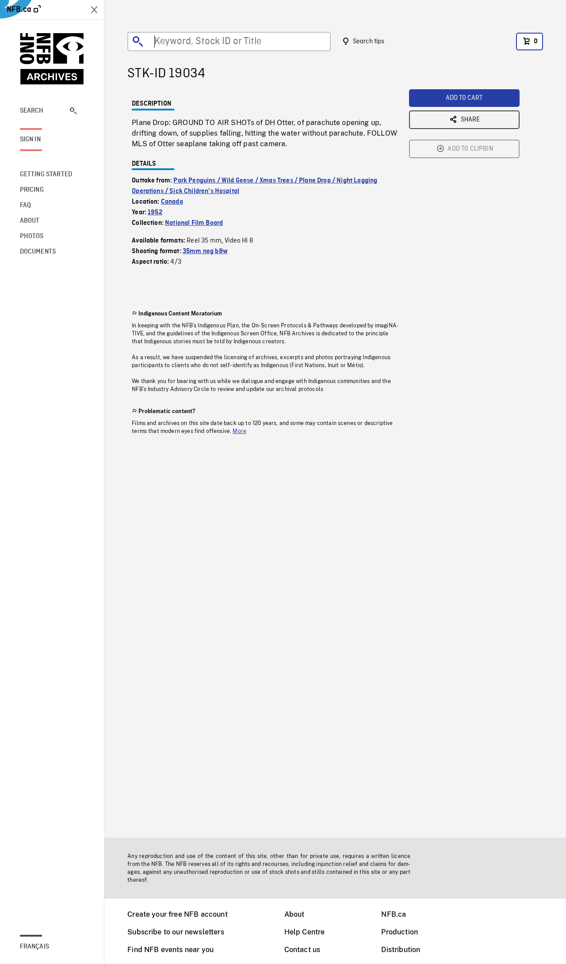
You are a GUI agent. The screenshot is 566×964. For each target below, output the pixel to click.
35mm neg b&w (205, 251)
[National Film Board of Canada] (52, 58)
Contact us (302, 949)
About (294, 914)
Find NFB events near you (170, 949)
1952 (155, 212)
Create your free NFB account (177, 914)
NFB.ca (393, 914)
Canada (172, 201)
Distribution (400, 949)
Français (34, 946)
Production (399, 932)
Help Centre (304, 932)
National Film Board (194, 223)
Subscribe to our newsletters (175, 932)
